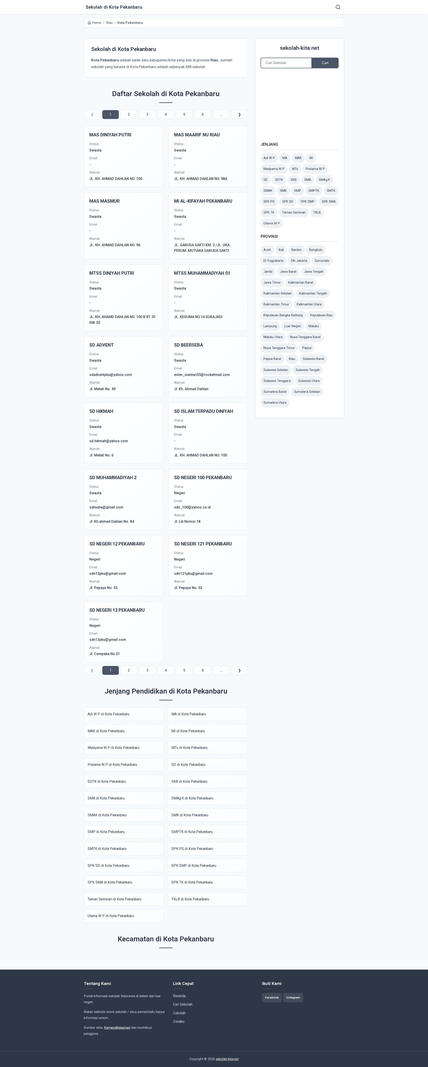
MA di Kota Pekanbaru (188, 714)
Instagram (293, 997)
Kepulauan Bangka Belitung (283, 315)
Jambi (267, 272)
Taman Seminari (294, 212)
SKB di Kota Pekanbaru (189, 781)
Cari (325, 63)
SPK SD (287, 202)
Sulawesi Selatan (275, 370)
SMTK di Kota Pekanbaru (107, 849)
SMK (283, 191)
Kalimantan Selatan (277, 293)
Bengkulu (315, 250)
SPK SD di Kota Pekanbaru (108, 865)
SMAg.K (324, 180)
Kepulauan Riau (321, 315)
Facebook (272, 997)
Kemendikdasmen (117, 1028)
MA (284, 158)
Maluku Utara (272, 337)
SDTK (279, 180)
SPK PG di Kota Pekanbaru (192, 849)
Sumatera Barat (274, 392)
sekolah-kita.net (299, 48)
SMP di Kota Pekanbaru (106, 832)
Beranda (179, 996)
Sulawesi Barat (313, 359)
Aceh (267, 250)
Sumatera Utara (274, 403)
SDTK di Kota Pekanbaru (107, 781)
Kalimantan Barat (300, 282)
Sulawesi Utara (309, 381)
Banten (296, 250)
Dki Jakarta (299, 261)
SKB (294, 180)
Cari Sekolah (182, 1004)
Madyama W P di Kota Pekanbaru (113, 748)
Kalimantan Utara (309, 304)
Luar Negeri (292, 326)
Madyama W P (273, 169)
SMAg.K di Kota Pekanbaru (192, 798)
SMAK (267, 191)
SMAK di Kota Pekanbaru (107, 815)
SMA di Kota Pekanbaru (106, 798)
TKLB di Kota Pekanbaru (190, 899)
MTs (295, 169)
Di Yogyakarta (273, 261)
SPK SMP (307, 202)
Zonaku (178, 1021)
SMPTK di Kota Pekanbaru (192, 832)
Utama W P (271, 223)
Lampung (270, 326)
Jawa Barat (288, 272)
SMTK (331, 191)
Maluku (314, 326)
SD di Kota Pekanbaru (188, 764)
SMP (297, 191)
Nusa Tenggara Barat (305, 337)
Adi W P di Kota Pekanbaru (108, 714)
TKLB (317, 212)
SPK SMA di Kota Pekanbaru (110, 882)
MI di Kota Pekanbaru (188, 731)
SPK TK (268, 212)
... (221, 114)
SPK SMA (329, 202)
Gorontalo (322, 261)
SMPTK (314, 191)
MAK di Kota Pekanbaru (106, 731)
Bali (281, 250)
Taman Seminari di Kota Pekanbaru (114, 899)
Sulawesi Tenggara (277, 381)
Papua (306, 348)
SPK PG (269, 202)
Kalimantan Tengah (313, 293)
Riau (292, 359)
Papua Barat (272, 359)
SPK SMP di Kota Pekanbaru (193, 865)
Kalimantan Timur (276, 304)
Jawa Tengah (313, 272)
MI (311, 158)
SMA (307, 180)
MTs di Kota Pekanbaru (189, 748)
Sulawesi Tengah (308, 370)
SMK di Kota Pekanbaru (189, 815)
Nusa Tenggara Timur (279, 348)
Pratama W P (315, 169)
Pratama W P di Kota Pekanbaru (112, 764)
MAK (298, 158)
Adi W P (269, 158)
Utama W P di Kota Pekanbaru (111, 916)
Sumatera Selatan (307, 392)
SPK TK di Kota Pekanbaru (192, 882)
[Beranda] (337, 7)
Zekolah (179, 1013)
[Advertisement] (300, 105)
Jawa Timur (272, 282)
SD (265, 180)
